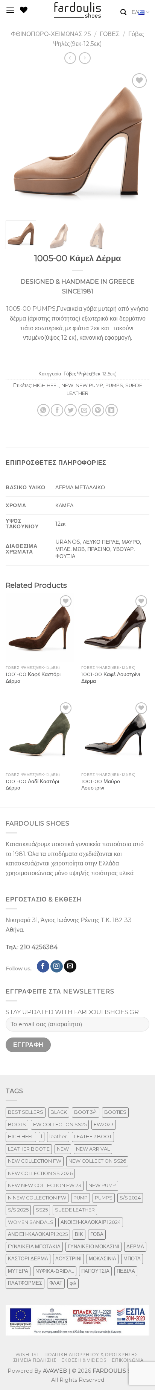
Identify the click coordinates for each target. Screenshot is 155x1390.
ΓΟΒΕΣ (110, 34)
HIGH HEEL (46, 385)
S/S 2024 (130, 1198)
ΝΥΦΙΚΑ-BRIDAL (54, 1271)
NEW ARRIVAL (93, 1149)
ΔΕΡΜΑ (135, 1246)
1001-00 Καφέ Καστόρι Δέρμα (33, 677)
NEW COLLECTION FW (34, 1161)
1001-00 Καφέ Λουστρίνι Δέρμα (110, 677)
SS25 (42, 1210)
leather (58, 1136)
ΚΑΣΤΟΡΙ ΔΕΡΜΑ (28, 1258)
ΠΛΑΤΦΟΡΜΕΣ (25, 1283)
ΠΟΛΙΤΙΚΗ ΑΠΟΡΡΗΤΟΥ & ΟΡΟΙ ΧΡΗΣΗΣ (91, 1354)
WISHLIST (27, 1354)
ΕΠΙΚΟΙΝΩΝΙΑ (128, 1360)
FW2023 (104, 1124)
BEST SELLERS (25, 1112)
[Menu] (10, 10)
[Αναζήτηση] (123, 12)
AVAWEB (55, 1370)
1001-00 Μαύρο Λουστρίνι (100, 784)
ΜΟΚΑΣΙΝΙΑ (102, 1258)
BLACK (58, 1112)
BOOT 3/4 (85, 1112)
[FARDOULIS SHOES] (77, 10)
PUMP (80, 1198)
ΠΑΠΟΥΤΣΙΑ (95, 1271)
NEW (67, 385)
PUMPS (114, 385)
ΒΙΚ (79, 1234)
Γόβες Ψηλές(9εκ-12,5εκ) (90, 374)
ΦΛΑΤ (55, 1283)
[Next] (137, 143)
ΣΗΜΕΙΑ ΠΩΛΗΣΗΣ (34, 1360)
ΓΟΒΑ (96, 1234)
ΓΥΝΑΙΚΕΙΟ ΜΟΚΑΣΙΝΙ (93, 1246)
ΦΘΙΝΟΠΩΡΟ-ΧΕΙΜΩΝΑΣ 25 (51, 34)
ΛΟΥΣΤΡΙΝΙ (68, 1258)
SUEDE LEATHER (75, 1210)
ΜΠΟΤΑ (132, 1258)
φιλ (73, 1283)
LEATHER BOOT (93, 1136)
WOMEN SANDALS (30, 1222)
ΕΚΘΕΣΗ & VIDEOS (84, 1360)
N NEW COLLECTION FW (37, 1198)
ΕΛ (135, 12)
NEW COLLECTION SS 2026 (40, 1173)
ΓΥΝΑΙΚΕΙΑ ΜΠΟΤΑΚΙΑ (34, 1246)
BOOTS (17, 1124)
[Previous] (18, 143)
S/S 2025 (18, 1210)
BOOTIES (115, 1112)
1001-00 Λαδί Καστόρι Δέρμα (32, 784)
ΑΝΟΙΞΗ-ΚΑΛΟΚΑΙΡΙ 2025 (38, 1234)
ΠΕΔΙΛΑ (126, 1271)
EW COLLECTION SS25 (60, 1124)
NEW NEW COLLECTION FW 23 (44, 1185)
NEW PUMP (89, 385)
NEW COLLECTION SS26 (97, 1161)
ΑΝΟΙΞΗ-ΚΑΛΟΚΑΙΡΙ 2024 (91, 1222)
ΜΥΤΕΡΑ (18, 1271)
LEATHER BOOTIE (29, 1149)
